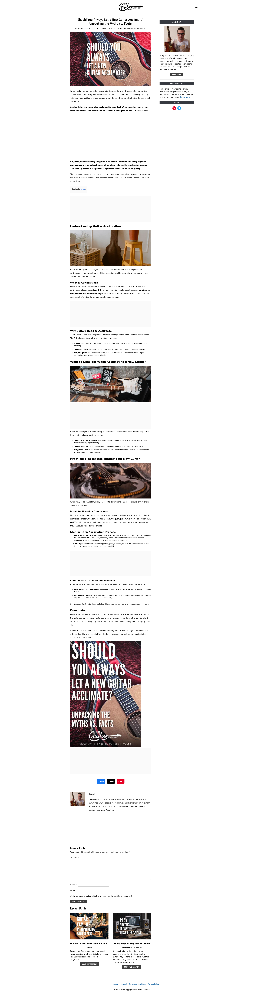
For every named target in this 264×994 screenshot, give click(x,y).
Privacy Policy (153, 984)
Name (73, 885)
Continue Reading (89, 964)
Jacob (86, 28)
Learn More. (185, 97)
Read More (176, 75)
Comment (75, 857)
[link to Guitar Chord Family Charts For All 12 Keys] (89, 926)
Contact (123, 984)
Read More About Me (105, 810)
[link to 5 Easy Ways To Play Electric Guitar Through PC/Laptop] (132, 926)
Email (73, 890)
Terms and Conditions (137, 984)
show (83, 189)
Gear (94, 28)
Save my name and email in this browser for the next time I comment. (102, 896)
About (115, 984)
